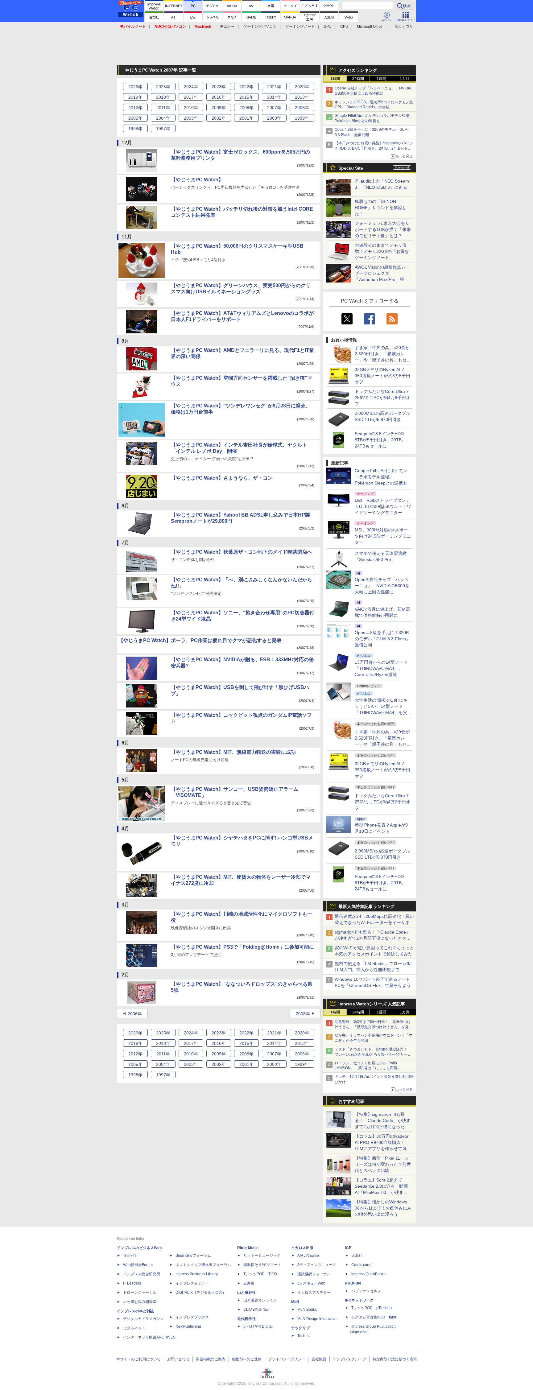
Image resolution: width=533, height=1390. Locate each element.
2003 (191, 118)
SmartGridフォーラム (193, 1255)
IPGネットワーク (359, 1300)
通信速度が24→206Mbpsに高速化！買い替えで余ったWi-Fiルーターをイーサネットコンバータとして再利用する (374, 922)
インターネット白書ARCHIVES (149, 1337)
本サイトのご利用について (138, 1359)
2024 (191, 86)
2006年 (135, 1013)
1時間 (335, 78)
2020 (302, 86)
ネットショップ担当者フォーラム (203, 1265)
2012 (135, 107)
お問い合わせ (178, 1359)
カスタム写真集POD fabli (373, 1317)
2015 (246, 97)
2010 (191, 107)
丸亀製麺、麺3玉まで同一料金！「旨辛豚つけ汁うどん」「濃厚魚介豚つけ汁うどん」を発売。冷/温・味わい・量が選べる (373, 1027)
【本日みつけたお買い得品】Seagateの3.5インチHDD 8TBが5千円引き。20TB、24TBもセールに (374, 148)
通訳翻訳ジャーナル (314, 1274)
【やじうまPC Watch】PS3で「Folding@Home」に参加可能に (242, 947)
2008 (246, 107)
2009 (219, 107)
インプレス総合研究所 (141, 1274)
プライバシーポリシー (286, 1359)
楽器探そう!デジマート (262, 1265)
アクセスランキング (357, 70)
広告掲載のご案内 (210, 1359)
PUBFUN (353, 1283)
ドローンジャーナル (139, 1292)
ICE (348, 1248)
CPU (344, 26)
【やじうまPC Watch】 (197, 179)
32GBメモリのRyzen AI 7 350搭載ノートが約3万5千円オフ (382, 375)
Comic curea (362, 1265)
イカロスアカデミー (314, 1292)
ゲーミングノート (300, 26)
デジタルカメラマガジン (143, 1319)
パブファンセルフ (366, 1291)
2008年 (303, 1013)
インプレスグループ (349, 1359)
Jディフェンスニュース (316, 1265)
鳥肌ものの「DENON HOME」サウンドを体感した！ (381, 207)
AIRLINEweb (308, 1255)
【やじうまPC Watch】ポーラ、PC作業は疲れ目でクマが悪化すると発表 (200, 640)
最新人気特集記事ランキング (366, 906)
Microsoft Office (369, 26)
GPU (328, 26)
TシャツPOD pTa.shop (371, 1308)
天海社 (356, 1255)
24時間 (358, 78)
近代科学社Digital (258, 1326)
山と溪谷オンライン (260, 1300)
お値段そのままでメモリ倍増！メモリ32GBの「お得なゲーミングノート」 (382, 251)
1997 (163, 128)
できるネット (134, 1328)
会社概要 (319, 1359)
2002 (219, 118)
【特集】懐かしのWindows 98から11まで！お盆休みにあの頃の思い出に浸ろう (383, 1208)
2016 (219, 97)
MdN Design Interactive (317, 1319)
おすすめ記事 (351, 1101)
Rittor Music (247, 1248)
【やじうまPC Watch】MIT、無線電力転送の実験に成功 (233, 752)
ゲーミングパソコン (260, 26)
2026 (135, 86)
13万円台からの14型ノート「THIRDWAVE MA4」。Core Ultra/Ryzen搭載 (381, 668)
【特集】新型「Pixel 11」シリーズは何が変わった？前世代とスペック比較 (383, 1164)
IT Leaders (132, 1283)
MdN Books (307, 1309)
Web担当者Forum (138, 1265)
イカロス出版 (302, 1248)
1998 (135, 128)
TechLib (304, 1336)
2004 (163, 118)
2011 (163, 107)
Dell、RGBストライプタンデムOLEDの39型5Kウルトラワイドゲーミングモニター (383, 506)
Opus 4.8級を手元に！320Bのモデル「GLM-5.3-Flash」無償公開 (382, 638)
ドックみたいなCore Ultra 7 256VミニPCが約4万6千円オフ (382, 397)
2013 (302, 97)
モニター (227, 26)
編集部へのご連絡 (247, 1359)
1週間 (381, 78)
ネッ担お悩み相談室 (139, 1302)
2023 (219, 86)
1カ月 (404, 78)
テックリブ (300, 1328)
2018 (163, 97)
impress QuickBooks (368, 1274)
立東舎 (248, 1283)
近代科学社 (246, 1319)
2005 (135, 118)
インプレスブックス (192, 1317)
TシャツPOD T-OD (260, 1274)
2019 (135, 97)
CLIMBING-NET (256, 1309)
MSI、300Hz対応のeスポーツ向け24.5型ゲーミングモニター (383, 536)
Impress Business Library (197, 1274)
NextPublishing (188, 1326)
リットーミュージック (261, 1255)
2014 (274, 97)
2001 (246, 118)
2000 (274, 118)
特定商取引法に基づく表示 (395, 1359)
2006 (302, 107)
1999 (302, 118)
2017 (191, 97)
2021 (274, 86)
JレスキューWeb (311, 1283)
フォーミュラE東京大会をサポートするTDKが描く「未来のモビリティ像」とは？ (383, 229)
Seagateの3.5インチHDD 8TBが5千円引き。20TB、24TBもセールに (380, 439)
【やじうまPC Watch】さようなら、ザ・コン (222, 478)
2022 (246, 86)
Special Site (350, 168)
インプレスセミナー (192, 1283)
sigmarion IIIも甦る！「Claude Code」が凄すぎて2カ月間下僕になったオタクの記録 (373, 938)
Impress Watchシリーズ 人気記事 (371, 1003)
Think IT (129, 1255)
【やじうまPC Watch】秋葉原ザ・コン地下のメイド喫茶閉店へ (241, 552)
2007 (274, 107)
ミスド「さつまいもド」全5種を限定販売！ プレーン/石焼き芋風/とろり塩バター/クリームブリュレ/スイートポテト (373, 1054)
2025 (163, 86)
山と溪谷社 (246, 1292)
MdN (295, 1302)
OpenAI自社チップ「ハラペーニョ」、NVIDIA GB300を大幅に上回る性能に (382, 585)
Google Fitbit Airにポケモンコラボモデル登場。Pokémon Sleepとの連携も (381, 476)
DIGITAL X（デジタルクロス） (201, 1292)
